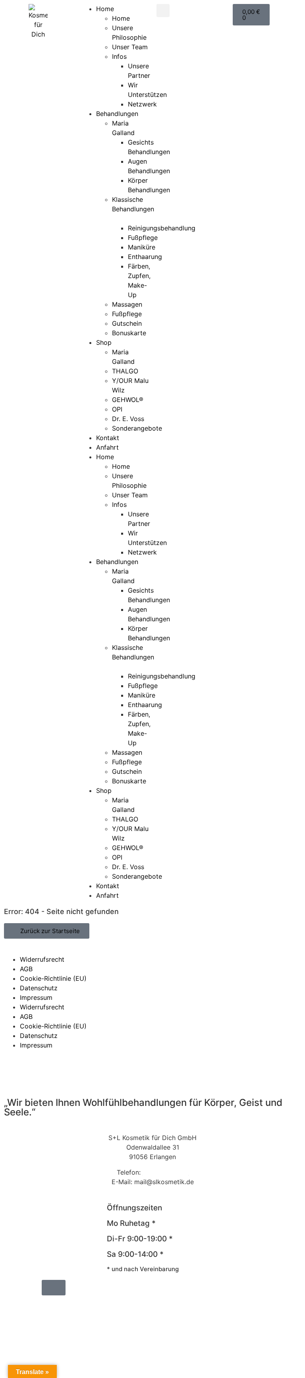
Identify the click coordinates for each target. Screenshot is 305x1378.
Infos (119, 56)
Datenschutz (39, 988)
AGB (26, 969)
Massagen (127, 304)
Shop (104, 342)
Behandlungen (117, 114)
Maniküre (141, 247)
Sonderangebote (137, 428)
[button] (163, 10)
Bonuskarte (129, 333)
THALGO (125, 371)
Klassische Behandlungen (133, 204)
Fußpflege (143, 238)
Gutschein (127, 323)
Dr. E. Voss (128, 419)
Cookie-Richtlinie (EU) (53, 978)
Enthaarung (145, 257)
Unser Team (130, 47)
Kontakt (107, 438)
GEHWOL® (127, 400)
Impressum (36, 997)
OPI (117, 409)
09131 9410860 (166, 1172)
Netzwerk (142, 104)
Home (105, 9)
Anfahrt (107, 447)
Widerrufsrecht (42, 959)
